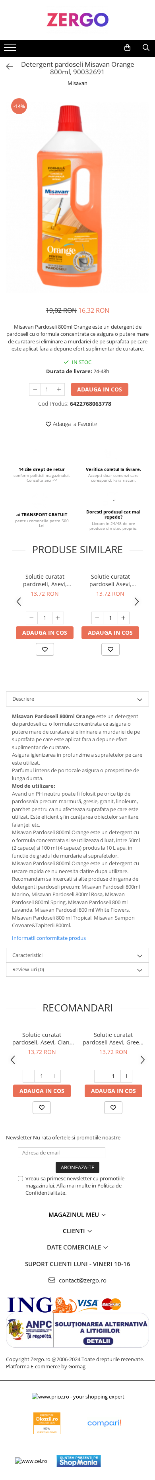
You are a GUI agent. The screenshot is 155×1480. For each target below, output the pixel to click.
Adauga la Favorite (74, 424)
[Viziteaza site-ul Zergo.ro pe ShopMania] (78, 1461)
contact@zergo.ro (82, 1280)
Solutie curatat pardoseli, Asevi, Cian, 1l (45, 580)
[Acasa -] (77, 20)
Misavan (77, 83)
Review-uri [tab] (28, 969)
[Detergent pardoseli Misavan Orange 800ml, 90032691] (77, 197)
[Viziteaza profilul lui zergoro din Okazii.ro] (46, 1423)
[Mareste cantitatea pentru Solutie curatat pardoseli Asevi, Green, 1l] (124, 618)
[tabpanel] (77, 197)
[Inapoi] (6, 66)
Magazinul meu (74, 1214)
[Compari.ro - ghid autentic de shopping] (104, 1423)
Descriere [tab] (23, 698)
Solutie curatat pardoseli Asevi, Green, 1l (110, 580)
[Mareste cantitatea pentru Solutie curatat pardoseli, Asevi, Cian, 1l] (58, 618)
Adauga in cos (99, 389)
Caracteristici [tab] (27, 955)
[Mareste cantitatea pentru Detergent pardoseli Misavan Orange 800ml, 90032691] (59, 389)
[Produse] (11, 50)
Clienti (75, 1231)
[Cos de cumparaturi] (127, 48)
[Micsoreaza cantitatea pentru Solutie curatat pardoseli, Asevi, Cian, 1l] (32, 618)
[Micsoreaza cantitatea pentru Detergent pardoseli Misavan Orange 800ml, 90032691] (35, 389)
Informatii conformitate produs (49, 937)
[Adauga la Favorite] (45, 649)
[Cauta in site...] (146, 48)
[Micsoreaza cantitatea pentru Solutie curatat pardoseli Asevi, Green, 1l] (97, 618)
